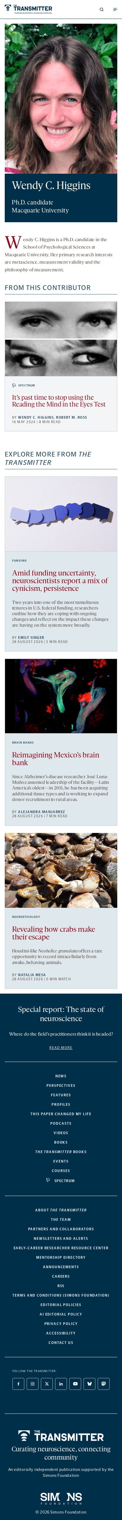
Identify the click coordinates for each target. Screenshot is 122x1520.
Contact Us (61, 1343)
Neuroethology (26, 917)
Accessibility (61, 1333)
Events (61, 1161)
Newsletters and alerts (61, 1239)
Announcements (61, 1267)
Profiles (61, 1104)
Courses (61, 1171)
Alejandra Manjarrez (41, 812)
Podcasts (60, 1123)
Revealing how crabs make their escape (53, 934)
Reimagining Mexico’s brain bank (55, 759)
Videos (61, 1133)
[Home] (61, 1435)
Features (61, 1095)
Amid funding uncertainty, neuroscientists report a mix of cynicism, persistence (60, 581)
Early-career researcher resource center (61, 1248)
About (61, 1210)
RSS (61, 1286)
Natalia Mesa (32, 975)
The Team (61, 1220)
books (61, 1152)
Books (61, 1142)
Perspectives (61, 1086)
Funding (19, 560)
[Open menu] (115, 9)
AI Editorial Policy (61, 1314)
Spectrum (27, 385)
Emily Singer (31, 638)
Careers (61, 1276)
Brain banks (23, 742)
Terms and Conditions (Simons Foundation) (61, 1295)
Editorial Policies (61, 1305)
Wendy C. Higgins (36, 417)
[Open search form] (101, 9)
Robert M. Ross (71, 417)
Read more (61, 1048)
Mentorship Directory (61, 1257)
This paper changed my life (61, 1114)
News (61, 1076)
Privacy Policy (61, 1324)
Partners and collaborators (61, 1229)
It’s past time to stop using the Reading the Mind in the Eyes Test (59, 401)
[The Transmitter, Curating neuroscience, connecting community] (32, 9)
